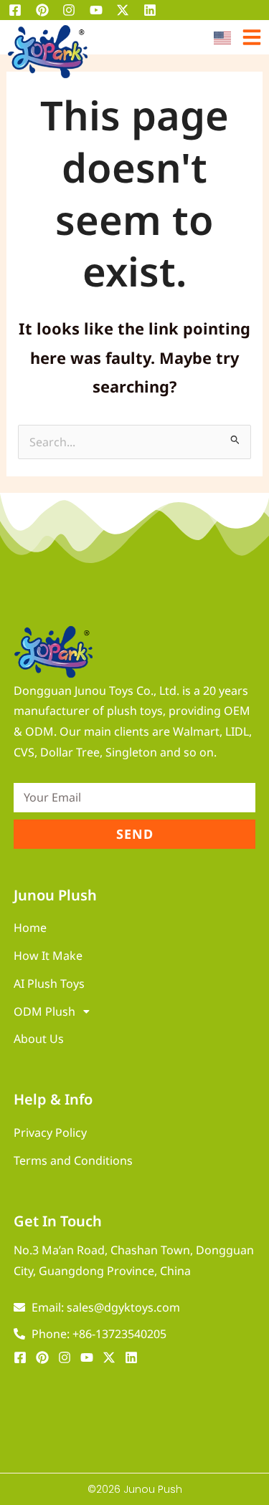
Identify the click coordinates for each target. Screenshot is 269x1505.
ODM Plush (44, 1011)
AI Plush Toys (49, 983)
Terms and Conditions (73, 1160)
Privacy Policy (50, 1132)
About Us (39, 1039)
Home (30, 928)
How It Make (48, 955)
